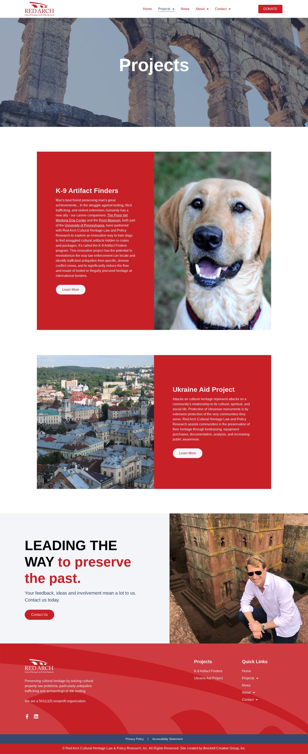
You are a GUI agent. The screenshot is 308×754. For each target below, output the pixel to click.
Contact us (39, 614)
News (185, 9)
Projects (164, 9)
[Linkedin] (36, 716)
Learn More (70, 289)
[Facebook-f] (27, 716)
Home (147, 9)
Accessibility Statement (167, 739)
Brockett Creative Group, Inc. (224, 748)
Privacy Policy (135, 739)
